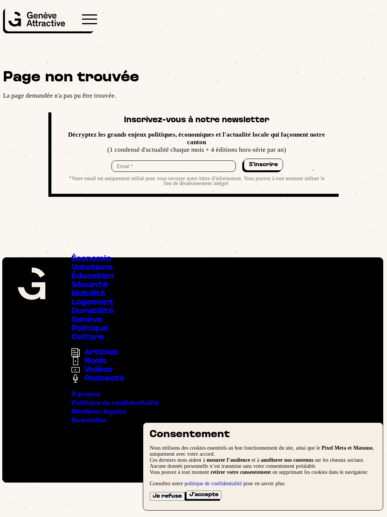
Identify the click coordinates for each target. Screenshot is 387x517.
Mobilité (88, 293)
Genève (86, 320)
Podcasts (104, 378)
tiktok (43, 438)
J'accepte (203, 494)
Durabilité (92, 311)
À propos (85, 393)
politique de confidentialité (213, 483)
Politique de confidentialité (115, 402)
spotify (75, 438)
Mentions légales (98, 411)
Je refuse (167, 496)
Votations (92, 267)
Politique (89, 328)
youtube (59, 438)
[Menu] (89, 19)
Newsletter (89, 420)
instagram (27, 438)
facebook (11, 438)
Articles (101, 352)
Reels (95, 361)
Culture (87, 337)
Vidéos (98, 370)
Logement (92, 302)
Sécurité (89, 285)
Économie (91, 259)
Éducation (92, 276)
